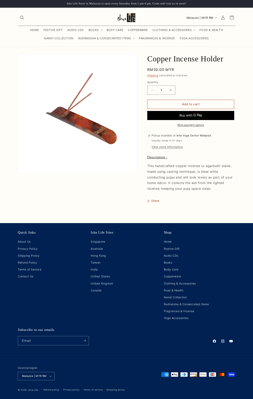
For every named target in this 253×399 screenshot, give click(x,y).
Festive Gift (172, 248)
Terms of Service (30, 269)
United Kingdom (102, 283)
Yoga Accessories (176, 318)
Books (168, 262)
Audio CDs (171, 255)
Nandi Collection (175, 297)
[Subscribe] (84, 340)
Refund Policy (27, 262)
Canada (96, 290)
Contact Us (25, 276)
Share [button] (155, 200)
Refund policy (51, 389)
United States (100, 276)
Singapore (98, 241)
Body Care (171, 269)
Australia (97, 248)
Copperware (172, 276)
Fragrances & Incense (179, 311)
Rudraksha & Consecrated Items (186, 304)
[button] (22, 17)
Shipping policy (116, 389)
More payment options (190, 124)
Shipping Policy (29, 255)
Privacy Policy (28, 248)
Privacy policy (71, 389)
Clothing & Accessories (180, 283)
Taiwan (96, 262)
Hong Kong (98, 255)
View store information (167, 146)
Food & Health (173, 290)
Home (168, 241)
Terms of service (93, 389)
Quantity (152, 82)
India (94, 269)
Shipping (152, 75)
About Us (24, 241)
